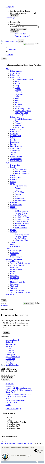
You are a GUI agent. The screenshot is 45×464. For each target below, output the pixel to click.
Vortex (17, 196)
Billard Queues (15, 77)
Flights (12, 184)
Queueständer (15, 150)
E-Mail (12, 24)
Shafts (12, 207)
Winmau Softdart (21, 228)
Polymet (18, 194)
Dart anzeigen (15, 165)
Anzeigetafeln (15, 73)
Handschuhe (14, 132)
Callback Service (12, 403)
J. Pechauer (19, 94)
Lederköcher (14, 142)
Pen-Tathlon (19, 192)
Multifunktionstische (17, 282)
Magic (17, 98)
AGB (8, 398)
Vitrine (12, 242)
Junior (17, 96)
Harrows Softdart (21, 213)
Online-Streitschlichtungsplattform (18, 394)
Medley (17, 102)
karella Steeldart (20, 238)
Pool (16, 121)
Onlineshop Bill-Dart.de (23, 443)
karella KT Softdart (22, 219)
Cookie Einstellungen (13, 409)
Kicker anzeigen (16, 251)
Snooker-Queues (21, 115)
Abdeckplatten (20, 127)
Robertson (18, 104)
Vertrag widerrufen (8, 443)
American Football (17, 265)
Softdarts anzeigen (21, 211)
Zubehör (13, 244)
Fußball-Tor (14, 278)
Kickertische (14, 253)
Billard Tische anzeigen (23, 119)
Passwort (13, 27)
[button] (9, 54)
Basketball (14, 267)
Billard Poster (15, 75)
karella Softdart (20, 215)
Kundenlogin (11, 18)
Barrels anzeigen (21, 169)
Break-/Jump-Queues (22, 109)
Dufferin (18, 90)
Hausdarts (13, 203)
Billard (8, 69)
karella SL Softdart (21, 221)
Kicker (8, 248)
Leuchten (13, 144)
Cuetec (17, 88)
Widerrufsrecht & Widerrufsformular (19, 390)
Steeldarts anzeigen (22, 234)
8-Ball (17, 81)
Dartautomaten (15, 177)
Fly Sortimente (20, 200)
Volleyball (14, 288)
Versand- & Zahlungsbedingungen (18, 388)
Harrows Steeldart (21, 236)
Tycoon (17, 106)
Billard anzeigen (16, 71)
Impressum (10, 384)
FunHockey (14, 276)
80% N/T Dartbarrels (22, 171)
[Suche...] (28, 44)
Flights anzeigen (21, 186)
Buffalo (17, 83)
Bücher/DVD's (15, 129)
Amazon (18, 188)
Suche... (37, 44)
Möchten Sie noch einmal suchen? (15, 326)
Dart (7, 163)
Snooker (18, 125)
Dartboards (14, 180)
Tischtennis (14, 286)
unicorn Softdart (21, 225)
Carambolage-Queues (23, 111)
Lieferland (14, 13)
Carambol (18, 123)
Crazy (17, 86)
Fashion (13, 182)
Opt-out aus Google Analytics (16, 396)
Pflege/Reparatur (16, 146)
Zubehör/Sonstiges (17, 290)
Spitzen (13, 230)
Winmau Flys (19, 198)
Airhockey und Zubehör (14, 259)
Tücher (12, 154)
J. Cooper (18, 92)
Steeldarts (13, 232)
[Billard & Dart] (9, 41)
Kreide (12, 138)
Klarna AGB (10, 392)
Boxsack (13, 271)
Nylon (17, 190)
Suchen (6, 332)
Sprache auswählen (17, 11)
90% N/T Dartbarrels (22, 173)
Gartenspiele (14, 280)
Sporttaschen (15, 284)
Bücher (12, 175)
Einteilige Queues (21, 113)
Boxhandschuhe (16, 269)
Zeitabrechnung (16, 159)
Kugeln (13, 140)
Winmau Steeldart (21, 240)
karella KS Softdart (22, 217)
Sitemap (8, 405)
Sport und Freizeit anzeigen (20, 263)
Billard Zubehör (16, 157)
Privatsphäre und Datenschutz (16, 400)
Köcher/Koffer (15, 136)
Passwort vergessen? (22, 36)
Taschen (13, 152)
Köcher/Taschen (16, 205)
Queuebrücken (15, 148)
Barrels (12, 167)
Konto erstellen (20, 34)
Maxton (17, 100)
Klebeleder (14, 134)
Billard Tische (15, 117)
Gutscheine (10, 294)
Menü (4, 59)
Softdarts (13, 209)
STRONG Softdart (22, 223)
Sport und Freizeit (12, 261)
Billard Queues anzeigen (24, 79)
